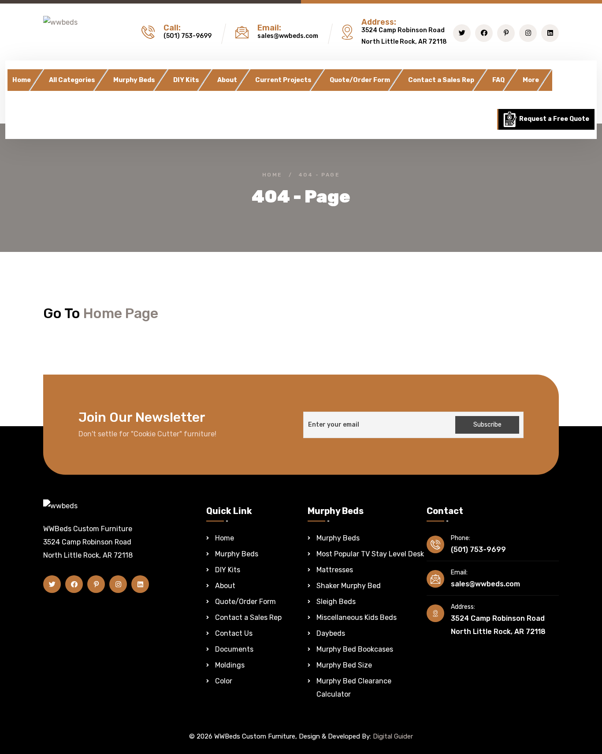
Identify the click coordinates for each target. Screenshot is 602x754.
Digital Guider (393, 736)
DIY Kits (186, 80)
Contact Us (234, 633)
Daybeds (330, 633)
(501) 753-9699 (188, 36)
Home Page (120, 313)
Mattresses (334, 570)
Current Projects (283, 80)
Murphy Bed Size (344, 665)
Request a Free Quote (553, 119)
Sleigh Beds (336, 601)
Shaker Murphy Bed (348, 585)
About (227, 80)
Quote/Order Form (360, 80)
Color (223, 681)
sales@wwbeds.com (287, 36)
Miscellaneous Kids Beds (356, 617)
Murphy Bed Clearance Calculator (353, 687)
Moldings (230, 665)
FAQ (498, 80)
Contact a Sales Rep (441, 80)
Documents (234, 649)
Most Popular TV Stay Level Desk (370, 554)
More (531, 80)
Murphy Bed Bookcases (354, 649)
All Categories (72, 80)
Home (21, 80)
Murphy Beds (134, 80)
